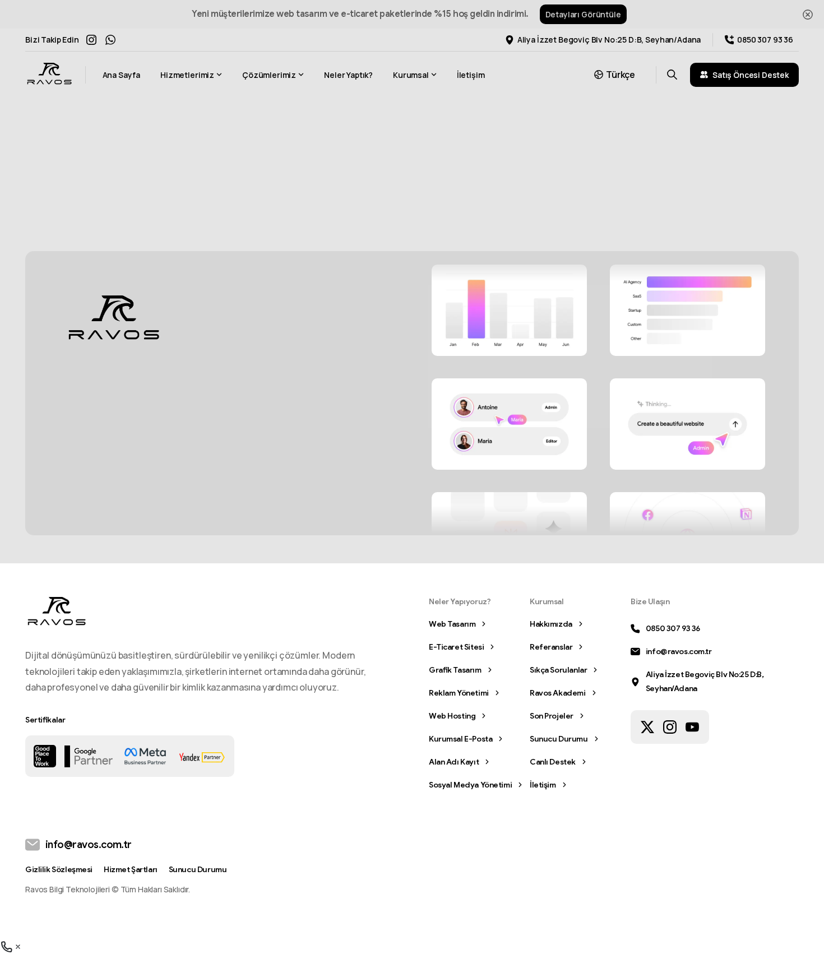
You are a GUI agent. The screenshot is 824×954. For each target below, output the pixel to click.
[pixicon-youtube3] (692, 726)
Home (354, 181)
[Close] (807, 14)
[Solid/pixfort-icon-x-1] (647, 726)
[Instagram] (91, 40)
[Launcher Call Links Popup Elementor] (11, 946)
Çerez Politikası (540, 942)
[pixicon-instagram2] (670, 726)
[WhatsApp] (110, 40)
